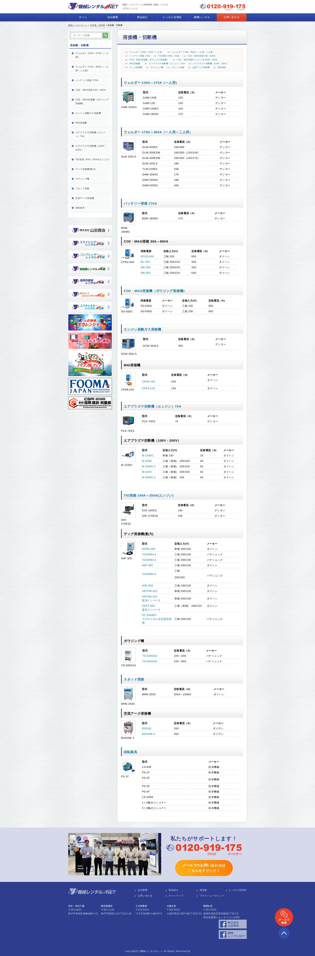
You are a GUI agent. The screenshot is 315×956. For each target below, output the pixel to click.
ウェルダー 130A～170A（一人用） (146, 52)
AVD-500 (147, 585)
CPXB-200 (148, 381)
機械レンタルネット (77, 25)
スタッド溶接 (177, 67)
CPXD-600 (147, 256)
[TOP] (284, 937)
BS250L (147, 728)
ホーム (83, 17)
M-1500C (148, 455)
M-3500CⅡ (149, 466)
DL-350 (145, 261)
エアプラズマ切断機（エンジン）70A (167, 63)
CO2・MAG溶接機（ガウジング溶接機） (149, 60)
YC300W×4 (149, 559)
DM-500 (146, 272)
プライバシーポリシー (212, 896)
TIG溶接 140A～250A (168, 56)
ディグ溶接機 (135, 67)
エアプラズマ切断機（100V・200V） (211, 63)
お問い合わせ (231, 17)
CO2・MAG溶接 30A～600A (201, 56)
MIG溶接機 (135, 63)
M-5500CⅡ (149, 477)
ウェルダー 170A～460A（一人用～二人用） (193, 52)
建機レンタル (202, 17)
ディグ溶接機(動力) (85, 169)
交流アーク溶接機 (201, 67)
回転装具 (222, 67)
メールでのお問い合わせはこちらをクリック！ (203, 867)
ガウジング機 (156, 67)
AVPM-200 (148, 548)
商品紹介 (142, 17)
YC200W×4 (149, 554)
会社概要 (112, 17)
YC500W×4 (149, 574)
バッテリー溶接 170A (139, 56)
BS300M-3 (148, 733)
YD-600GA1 (149, 655)
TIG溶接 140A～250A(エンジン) (149, 495)
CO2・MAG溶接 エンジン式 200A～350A (197, 60)
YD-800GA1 (149, 661)
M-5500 (147, 471)
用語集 (203, 890)
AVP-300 (147, 565)
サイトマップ (176, 896)
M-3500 (147, 460)
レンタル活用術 (172, 17)
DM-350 (146, 267)
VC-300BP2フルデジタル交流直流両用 (157, 619)
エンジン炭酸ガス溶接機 (142, 329)
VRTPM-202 (149, 591)
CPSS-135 (148, 388)
